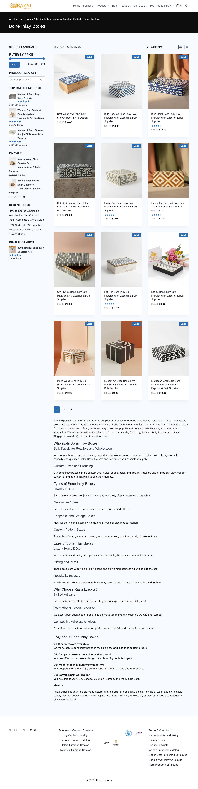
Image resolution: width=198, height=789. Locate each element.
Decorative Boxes (66, 502)
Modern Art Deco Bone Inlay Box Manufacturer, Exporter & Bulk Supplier (120, 385)
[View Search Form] (186, 5)
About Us (125, 5)
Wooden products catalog (164, 750)
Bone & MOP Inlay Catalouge (165, 759)
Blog (114, 5)
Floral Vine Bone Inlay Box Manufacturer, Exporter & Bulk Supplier (120, 207)
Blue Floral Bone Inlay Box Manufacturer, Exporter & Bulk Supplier (167, 118)
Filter (14, 64)
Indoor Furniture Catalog (76, 740)
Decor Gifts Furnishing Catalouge (168, 754)
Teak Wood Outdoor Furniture (76, 730)
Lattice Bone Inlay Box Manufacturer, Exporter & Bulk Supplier (167, 296)
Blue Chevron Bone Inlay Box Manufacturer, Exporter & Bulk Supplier (120, 118)
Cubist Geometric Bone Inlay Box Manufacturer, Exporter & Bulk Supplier (73, 207)
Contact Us (140, 5)
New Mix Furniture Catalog (75, 750)
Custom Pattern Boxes (69, 529)
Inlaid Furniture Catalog (75, 745)
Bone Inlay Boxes (84, 443)
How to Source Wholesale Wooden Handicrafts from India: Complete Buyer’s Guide (26, 215)
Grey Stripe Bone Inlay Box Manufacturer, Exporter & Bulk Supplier (73, 296)
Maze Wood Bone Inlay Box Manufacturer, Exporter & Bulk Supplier (73, 385)
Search (42, 79)
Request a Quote (158, 745)
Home (76, 5)
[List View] (186, 47)
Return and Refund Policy (163, 735)
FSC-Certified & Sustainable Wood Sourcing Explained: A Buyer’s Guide (25, 229)
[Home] (10, 19)
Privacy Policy (157, 740)
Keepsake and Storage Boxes (74, 516)
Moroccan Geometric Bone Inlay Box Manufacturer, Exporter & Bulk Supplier (165, 385)
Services (88, 5)
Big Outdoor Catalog (76, 735)
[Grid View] (180, 47)
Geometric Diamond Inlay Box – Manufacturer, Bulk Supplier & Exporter (167, 207)
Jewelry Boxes (64, 489)
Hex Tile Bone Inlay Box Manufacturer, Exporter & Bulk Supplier (120, 296)
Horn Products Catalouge (163, 764)
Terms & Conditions (160, 730)
